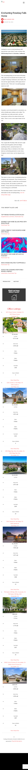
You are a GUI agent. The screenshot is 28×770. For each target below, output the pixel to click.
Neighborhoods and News (7, 216)
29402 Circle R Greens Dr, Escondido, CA (15, 662)
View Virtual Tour (15, 380)
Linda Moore (4, 273)
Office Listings (14, 309)
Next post (16, 281)
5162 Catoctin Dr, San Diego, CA (14, 521)
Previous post (6, 281)
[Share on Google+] (26, 201)
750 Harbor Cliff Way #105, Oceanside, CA (15, 592)
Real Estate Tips (9, 19)
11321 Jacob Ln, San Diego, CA (15, 382)
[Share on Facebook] (22, 201)
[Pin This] (24, 201)
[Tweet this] (21, 201)
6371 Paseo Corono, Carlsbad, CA (15, 312)
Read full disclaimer (17, 741)
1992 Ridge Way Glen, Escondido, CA (14, 451)
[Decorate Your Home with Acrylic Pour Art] (14, 245)
